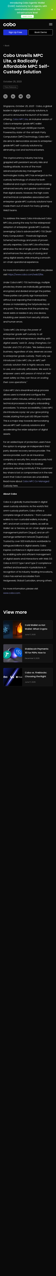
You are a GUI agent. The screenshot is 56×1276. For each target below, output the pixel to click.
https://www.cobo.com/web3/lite (25, 274)
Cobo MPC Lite (20, 119)
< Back (6, 45)
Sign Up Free (15, 32)
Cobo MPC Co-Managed (36, 481)
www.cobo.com (11, 593)
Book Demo (41, 32)
